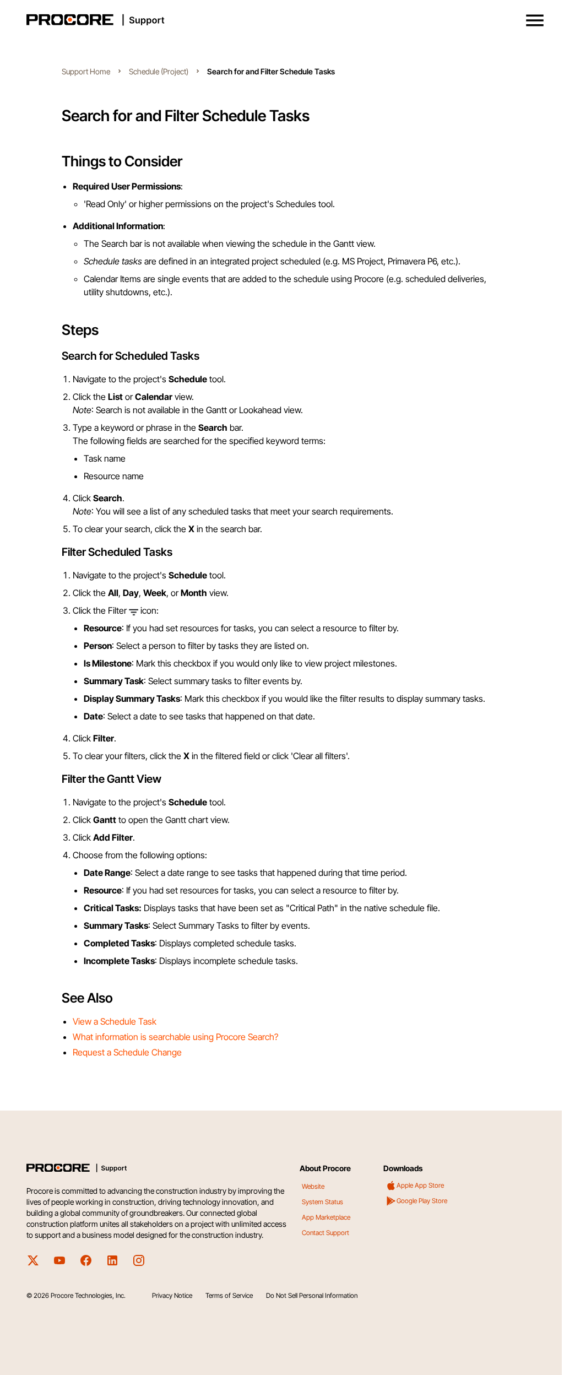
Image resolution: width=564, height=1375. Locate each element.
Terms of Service (229, 1295)
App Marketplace (326, 1217)
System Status (322, 1202)
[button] (534, 20)
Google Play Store (422, 1201)
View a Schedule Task (114, 1021)
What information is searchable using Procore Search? (175, 1036)
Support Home (86, 71)
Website (313, 1186)
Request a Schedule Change (127, 1052)
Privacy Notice (172, 1295)
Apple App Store (420, 1185)
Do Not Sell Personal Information (311, 1295)
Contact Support (325, 1232)
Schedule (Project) (158, 71)
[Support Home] (279, 20)
